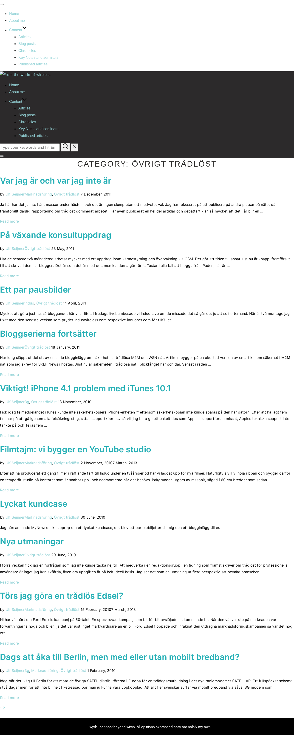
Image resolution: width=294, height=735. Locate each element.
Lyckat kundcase (33, 504)
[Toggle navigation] (2, 4)
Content (15, 30)
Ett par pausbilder (35, 290)
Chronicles (27, 51)
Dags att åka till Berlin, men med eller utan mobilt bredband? (120, 657)
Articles (24, 37)
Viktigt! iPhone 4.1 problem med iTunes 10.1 (85, 388)
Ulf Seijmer (15, 194)
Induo (29, 303)
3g (27, 402)
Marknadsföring (38, 194)
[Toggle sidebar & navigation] (2, 156)
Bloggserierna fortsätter (48, 334)
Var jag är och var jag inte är (55, 181)
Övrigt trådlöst (66, 194)
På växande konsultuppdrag (55, 235)
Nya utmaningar (32, 541)
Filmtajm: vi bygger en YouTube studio (75, 449)
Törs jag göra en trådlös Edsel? (61, 596)
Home (14, 14)
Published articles (33, 64)
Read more (9, 221)
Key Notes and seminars (38, 57)
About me (17, 20)
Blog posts (27, 44)
